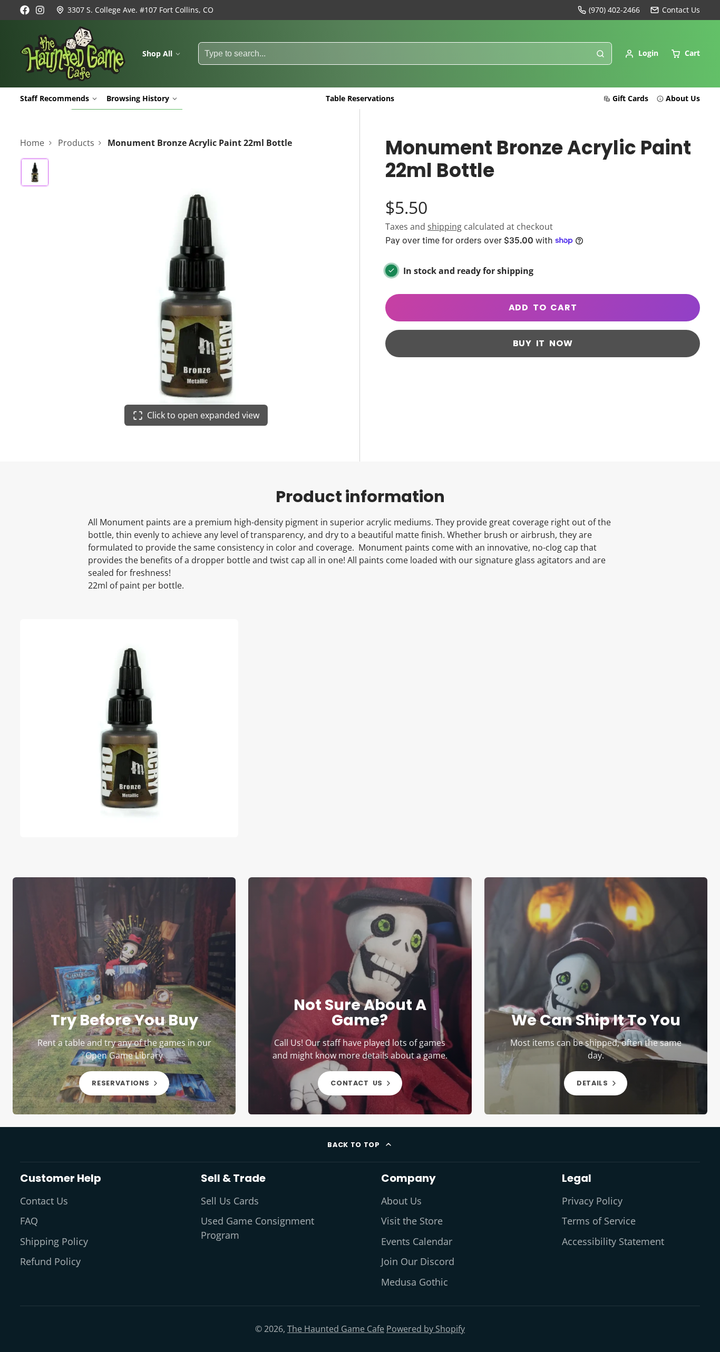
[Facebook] (25, 10)
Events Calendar (416, 1241)
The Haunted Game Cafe (335, 1329)
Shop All (157, 53)
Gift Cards (630, 98)
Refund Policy (50, 1261)
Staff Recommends (54, 98)
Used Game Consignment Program (257, 1227)
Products (76, 143)
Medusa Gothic (414, 1282)
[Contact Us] (675, 10)
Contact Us (44, 1200)
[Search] (600, 54)
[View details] (124, 995)
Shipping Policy (54, 1241)
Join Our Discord (417, 1261)
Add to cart (543, 307)
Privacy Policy (592, 1200)
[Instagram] (40, 10)
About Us (683, 98)
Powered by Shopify (425, 1329)
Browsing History (137, 98)
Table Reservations (360, 98)
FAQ (29, 1220)
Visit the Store (412, 1220)
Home (32, 143)
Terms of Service (599, 1220)
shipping (444, 226)
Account (641, 53)
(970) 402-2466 (614, 10)
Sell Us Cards (230, 1200)
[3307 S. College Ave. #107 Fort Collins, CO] (134, 10)
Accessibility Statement (613, 1241)
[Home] (72, 53)
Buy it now (543, 343)
